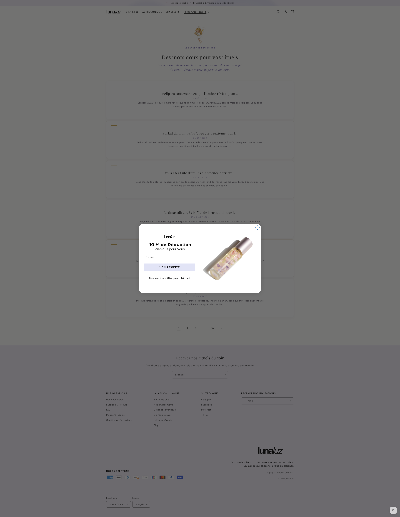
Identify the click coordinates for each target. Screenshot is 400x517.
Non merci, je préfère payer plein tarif (169, 278)
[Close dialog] (257, 227)
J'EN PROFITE (169, 267)
